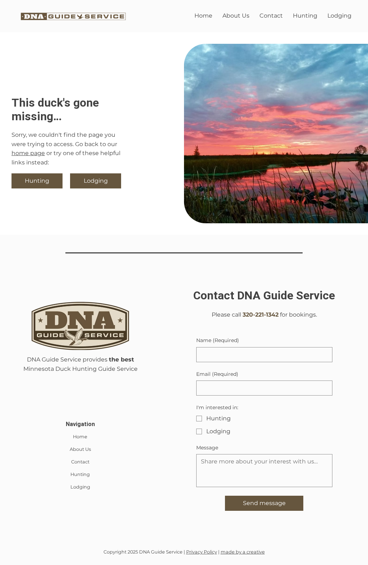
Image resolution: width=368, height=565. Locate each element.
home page (28, 153)
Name (217, 340)
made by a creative (243, 552)
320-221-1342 (261, 314)
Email (217, 374)
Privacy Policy (201, 552)
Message (207, 447)
